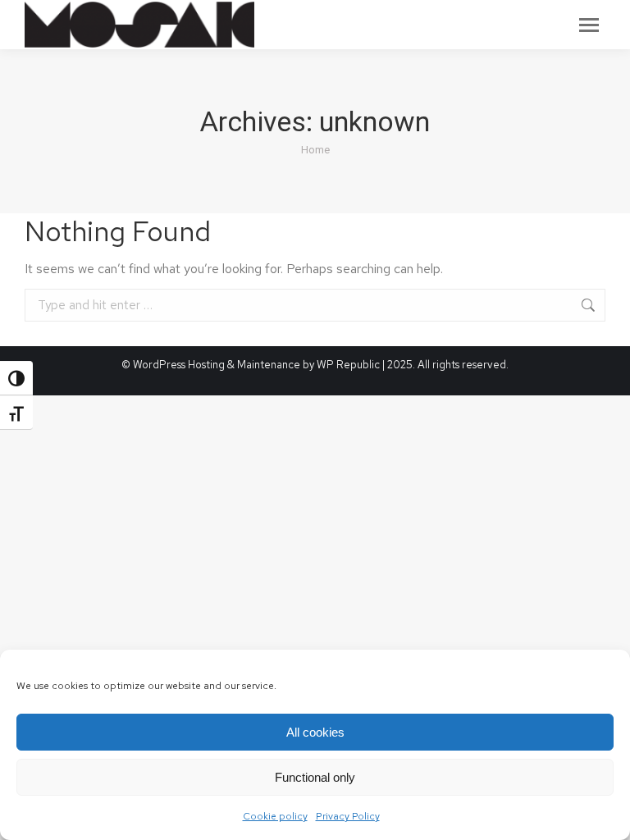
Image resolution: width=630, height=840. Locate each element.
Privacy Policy (348, 816)
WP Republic (349, 365)
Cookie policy (275, 816)
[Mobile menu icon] (589, 25)
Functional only (315, 777)
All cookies (315, 732)
